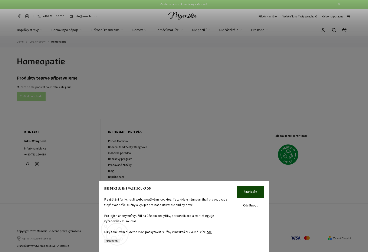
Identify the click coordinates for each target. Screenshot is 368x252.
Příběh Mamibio (268, 17)
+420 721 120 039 (35, 154)
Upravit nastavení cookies (36, 239)
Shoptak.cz (63, 246)
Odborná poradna (332, 17)
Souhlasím (250, 192)
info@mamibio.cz (35, 149)
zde (209, 232)
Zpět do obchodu (31, 96)
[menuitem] (32, 30)
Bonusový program (120, 159)
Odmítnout (250, 205)
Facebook (19, 16)
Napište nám (116, 177)
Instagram (27, 16)
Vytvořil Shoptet (342, 238)
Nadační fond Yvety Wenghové (299, 17)
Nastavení (112, 240)
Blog (111, 171)
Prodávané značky (120, 165)
